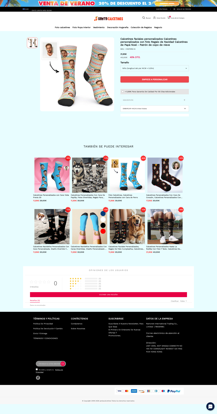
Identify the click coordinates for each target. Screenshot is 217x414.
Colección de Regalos (141, 27)
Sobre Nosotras (78, 328)
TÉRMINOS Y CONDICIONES (45, 338)
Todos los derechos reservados (123, 401)
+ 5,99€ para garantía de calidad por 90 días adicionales (150, 92)
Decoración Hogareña (117, 27)
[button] (44, 74)
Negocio (158, 27)
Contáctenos (161, 9)
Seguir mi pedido (184, 9)
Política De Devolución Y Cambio (48, 328)
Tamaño (124, 62)
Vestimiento (99, 27)
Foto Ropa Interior (81, 27)
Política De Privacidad (43, 324)
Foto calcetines (62, 27)
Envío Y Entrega (40, 333)
